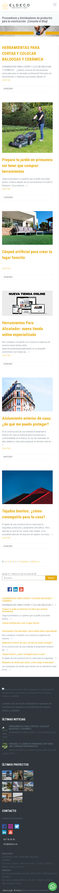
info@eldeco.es (10, 844)
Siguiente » (25, 561)
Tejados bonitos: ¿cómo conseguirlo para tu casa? (23, 654)
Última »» (36, 561)
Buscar (51, 578)
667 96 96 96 (9, 839)
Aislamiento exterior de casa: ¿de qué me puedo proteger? (27, 642)
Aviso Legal (7, 890)
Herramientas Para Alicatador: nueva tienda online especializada (22, 328)
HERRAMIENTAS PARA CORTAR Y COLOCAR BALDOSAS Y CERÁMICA (22, 53)
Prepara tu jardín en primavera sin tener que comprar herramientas (27, 165)
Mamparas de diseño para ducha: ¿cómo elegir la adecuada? (28, 662)
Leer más (6, 80)
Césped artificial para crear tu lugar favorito (20, 623)
